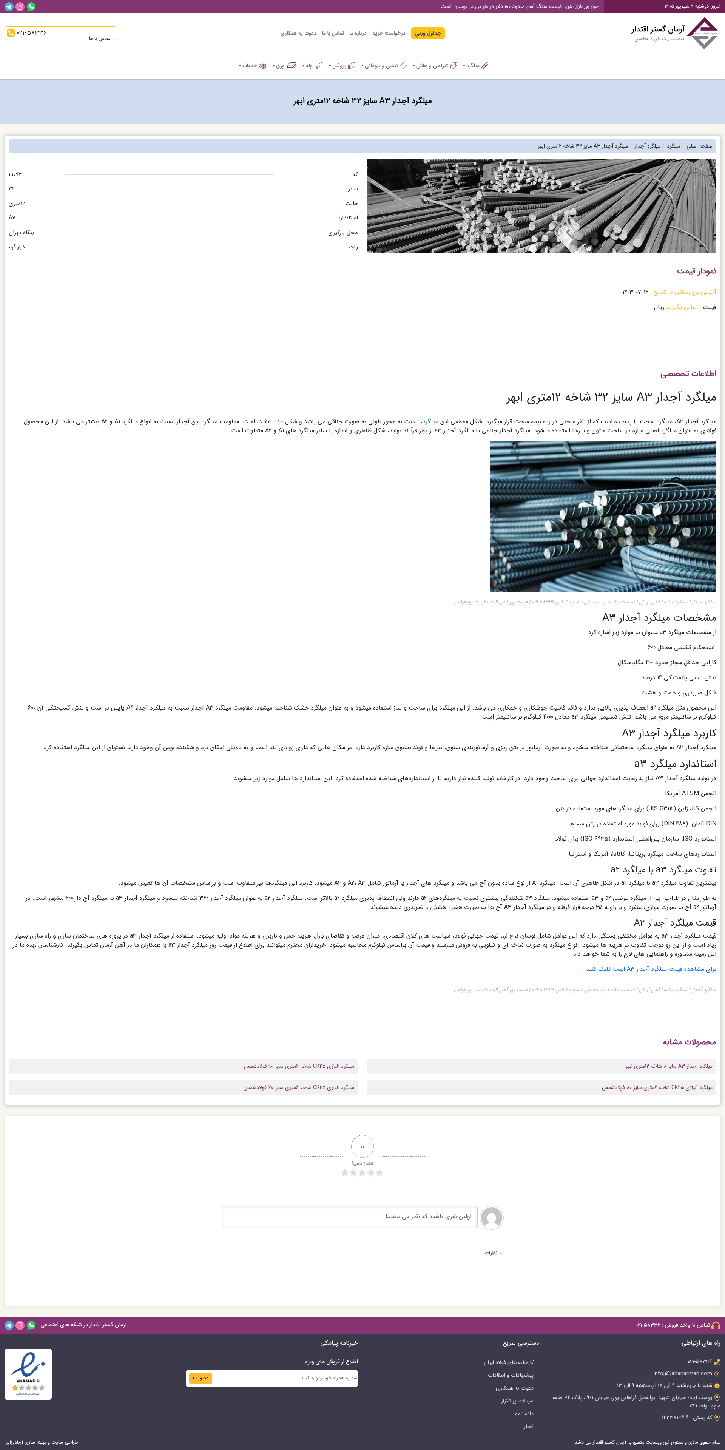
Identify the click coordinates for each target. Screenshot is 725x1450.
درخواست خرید (389, 33)
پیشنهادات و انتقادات (511, 1375)
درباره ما (358, 33)
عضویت (200, 1378)
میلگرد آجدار (647, 146)
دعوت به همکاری (298, 33)
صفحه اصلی (699, 146)
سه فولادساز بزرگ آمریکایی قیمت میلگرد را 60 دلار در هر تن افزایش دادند (482, 11)
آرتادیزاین (14, 1442)
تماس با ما (333, 33)
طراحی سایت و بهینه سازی (50, 1442)
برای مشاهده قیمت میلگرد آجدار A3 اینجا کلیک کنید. (650, 969)
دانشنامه (524, 1414)
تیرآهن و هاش (432, 66)
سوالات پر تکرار (517, 1401)
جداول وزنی (428, 33)
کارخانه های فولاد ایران (509, 1362)
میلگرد (473, 66)
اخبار (529, 1426)
